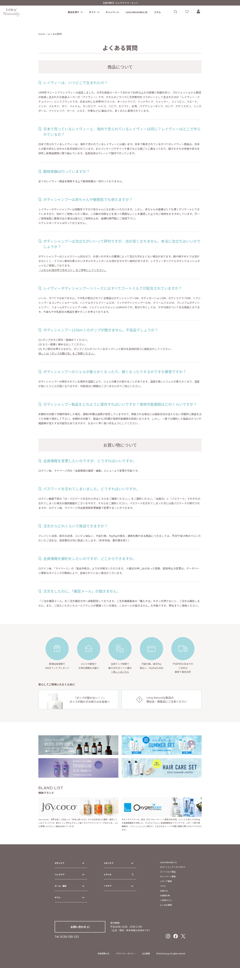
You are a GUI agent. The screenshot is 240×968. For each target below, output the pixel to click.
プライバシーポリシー (126, 953)
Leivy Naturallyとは (136, 12)
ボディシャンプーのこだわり (172, 867)
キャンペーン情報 (168, 876)
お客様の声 (165, 895)
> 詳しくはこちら (120, 671)
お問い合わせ (78, 927)
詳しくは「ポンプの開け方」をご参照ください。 (67, 353)
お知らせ (164, 890)
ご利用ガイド (166, 900)
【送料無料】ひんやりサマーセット (120, 2)
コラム (157, 12)
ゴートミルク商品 (168, 871)
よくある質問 (166, 904)
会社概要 (146, 953)
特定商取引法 (103, 953)
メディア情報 (166, 881)
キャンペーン (112, 12)
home (41, 34)
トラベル (108, 874)
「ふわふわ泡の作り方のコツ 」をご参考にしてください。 (72, 270)
